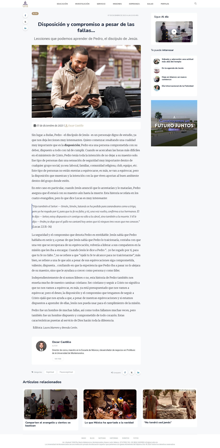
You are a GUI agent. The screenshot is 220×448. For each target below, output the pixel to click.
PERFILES (165, 4)
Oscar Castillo (75, 125)
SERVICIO (101, 4)
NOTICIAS (102, 438)
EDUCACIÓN (62, 4)
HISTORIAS (114, 438)
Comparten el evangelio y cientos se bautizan (48, 424)
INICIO (83, 438)
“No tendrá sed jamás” (158, 422)
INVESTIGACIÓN (82, 4)
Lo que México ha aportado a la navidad (109, 422)
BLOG (92, 438)
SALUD (150, 4)
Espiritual (50, 372)
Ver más (58, 359)
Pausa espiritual (66, 372)
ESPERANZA (134, 4)
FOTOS (136, 438)
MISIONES (117, 4)
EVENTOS (125, 438)
